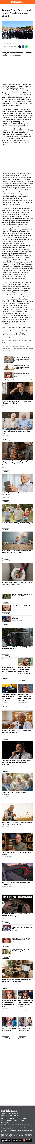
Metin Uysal (29, 181)
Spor (2, 1120)
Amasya (4, 84)
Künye (16, 1115)
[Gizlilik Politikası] (14, 1134)
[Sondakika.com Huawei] (27, 1140)
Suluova (18, 101)
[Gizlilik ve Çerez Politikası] (25, 1134)
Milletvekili (27, 93)
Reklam (9, 1115)
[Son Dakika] (17, 2)
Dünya (18, 1118)
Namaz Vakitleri (5, 1122)
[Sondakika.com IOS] (6, 1140)
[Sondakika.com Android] (17, 1140)
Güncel (12, 1118)
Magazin (9, 1120)
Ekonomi (25, 1118)
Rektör (22, 99)
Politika (21, 1120)
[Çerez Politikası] (5, 1135)
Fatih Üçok (5, 103)
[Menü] (3, 2)
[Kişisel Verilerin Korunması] (16, 1135)
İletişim (13, 1115)
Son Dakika (4, 1118)
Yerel (15, 1120)
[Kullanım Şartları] (5, 1134)
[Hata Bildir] (8, 1136)
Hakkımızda (4, 1115)
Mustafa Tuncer (7, 95)
